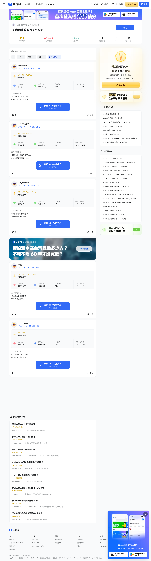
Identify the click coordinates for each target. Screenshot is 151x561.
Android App (36, 543)
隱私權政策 (80, 543)
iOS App (35, 539)
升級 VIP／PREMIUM (16, 543)
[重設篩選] (13, 57)
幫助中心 (80, 546)
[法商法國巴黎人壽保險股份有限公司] (52, 516)
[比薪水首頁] (14, 530)
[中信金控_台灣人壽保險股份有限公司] (52, 465)
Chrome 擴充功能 (38, 546)
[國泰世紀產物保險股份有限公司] (52, 503)
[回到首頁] (13, 24)
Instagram (103, 539)
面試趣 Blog (59, 543)
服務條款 (80, 539)
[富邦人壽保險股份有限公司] (52, 427)
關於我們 (12, 539)
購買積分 (12, 546)
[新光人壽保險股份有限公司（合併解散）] (52, 491)
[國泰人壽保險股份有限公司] (52, 440)
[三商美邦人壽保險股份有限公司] (52, 478)
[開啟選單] (4, 4)
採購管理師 (22, 65)
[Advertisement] (52, 395)
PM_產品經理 (23, 124)
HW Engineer (23, 323)
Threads (103, 543)
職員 (20, 265)
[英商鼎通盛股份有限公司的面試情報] (129, 39)
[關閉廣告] (145, 514)
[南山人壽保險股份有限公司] (52, 452)
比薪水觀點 (58, 539)
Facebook (103, 546)
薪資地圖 (12, 549)
